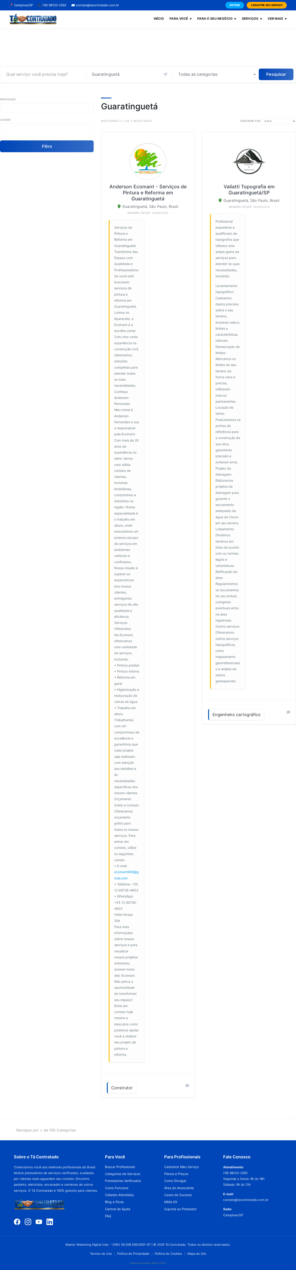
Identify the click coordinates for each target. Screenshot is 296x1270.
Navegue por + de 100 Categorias (46, 1130)
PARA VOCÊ (181, 18)
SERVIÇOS (252, 18)
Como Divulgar (175, 1181)
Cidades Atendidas (119, 1195)
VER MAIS (277, 18)
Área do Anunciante (179, 1188)
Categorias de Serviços (122, 1174)
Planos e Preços (176, 1174)
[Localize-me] (165, 74)
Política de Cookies (168, 1253)
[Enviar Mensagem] (187, 1085)
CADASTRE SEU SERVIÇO (267, 5)
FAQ (108, 1216)
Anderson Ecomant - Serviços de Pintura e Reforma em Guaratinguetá (148, 193)
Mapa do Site (196, 1253)
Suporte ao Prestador (180, 1209)
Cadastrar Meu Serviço (181, 1167)
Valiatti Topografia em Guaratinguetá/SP (249, 190)
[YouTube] (39, 1221)
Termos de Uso (101, 1253)
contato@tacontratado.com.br (95, 5)
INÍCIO (159, 18)
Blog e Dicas (114, 1202)
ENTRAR (235, 5)
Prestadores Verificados (123, 1181)
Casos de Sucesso (178, 1195)
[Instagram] (28, 1221)
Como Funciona (116, 1188)
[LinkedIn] (49, 1221)
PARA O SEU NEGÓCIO (216, 18)
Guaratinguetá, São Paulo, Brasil (150, 206)
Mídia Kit (170, 1202)
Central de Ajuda (117, 1209)
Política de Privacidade (133, 1253)
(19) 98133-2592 (51, 5)
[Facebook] (17, 1221)
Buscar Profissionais (120, 1167)
